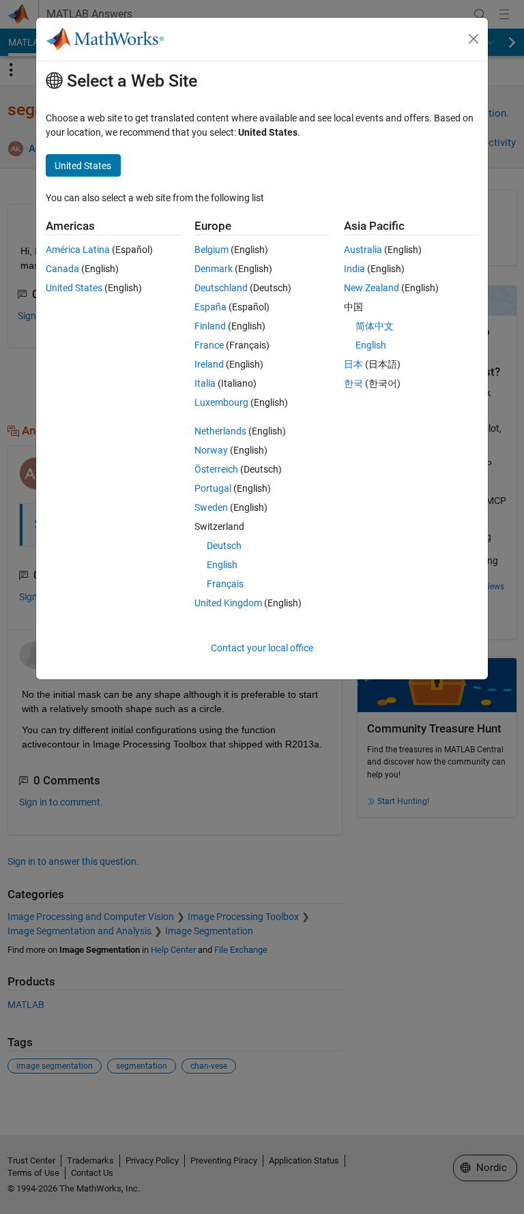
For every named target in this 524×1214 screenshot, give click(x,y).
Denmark (213, 268)
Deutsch (224, 545)
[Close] (473, 38)
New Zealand (371, 287)
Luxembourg (221, 402)
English (222, 564)
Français (225, 583)
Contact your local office (262, 647)
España (210, 306)
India (354, 268)
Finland (210, 326)
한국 (353, 383)
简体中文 (374, 326)
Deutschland (221, 287)
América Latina (78, 249)
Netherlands (220, 431)
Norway (211, 450)
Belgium (211, 249)
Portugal (212, 488)
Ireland (209, 364)
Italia (205, 383)
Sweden (211, 507)
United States (74, 287)
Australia (363, 249)
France (209, 345)
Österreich (216, 469)
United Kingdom (228, 602)
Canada (62, 268)
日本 (353, 364)
